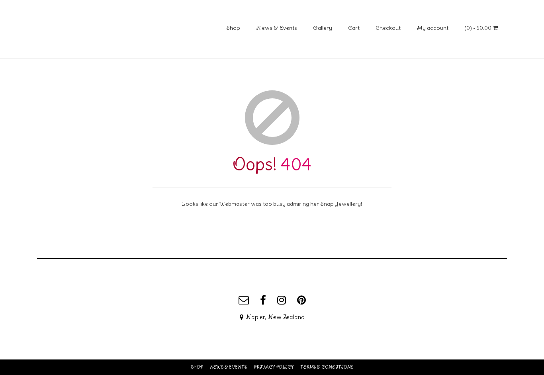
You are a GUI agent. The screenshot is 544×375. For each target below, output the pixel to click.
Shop (233, 27)
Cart (354, 27)
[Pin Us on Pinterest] (301, 300)
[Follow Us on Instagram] (281, 300)
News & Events (276, 27)
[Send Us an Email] (244, 300)
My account (432, 27)
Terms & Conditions (326, 367)
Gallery (322, 27)
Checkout (388, 27)
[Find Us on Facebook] (263, 300)
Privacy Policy (274, 367)
